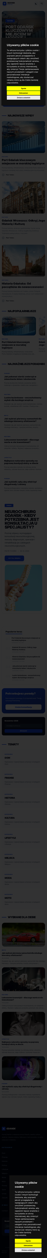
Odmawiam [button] (23, 93)
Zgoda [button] (23, 88)
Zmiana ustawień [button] (23, 98)
